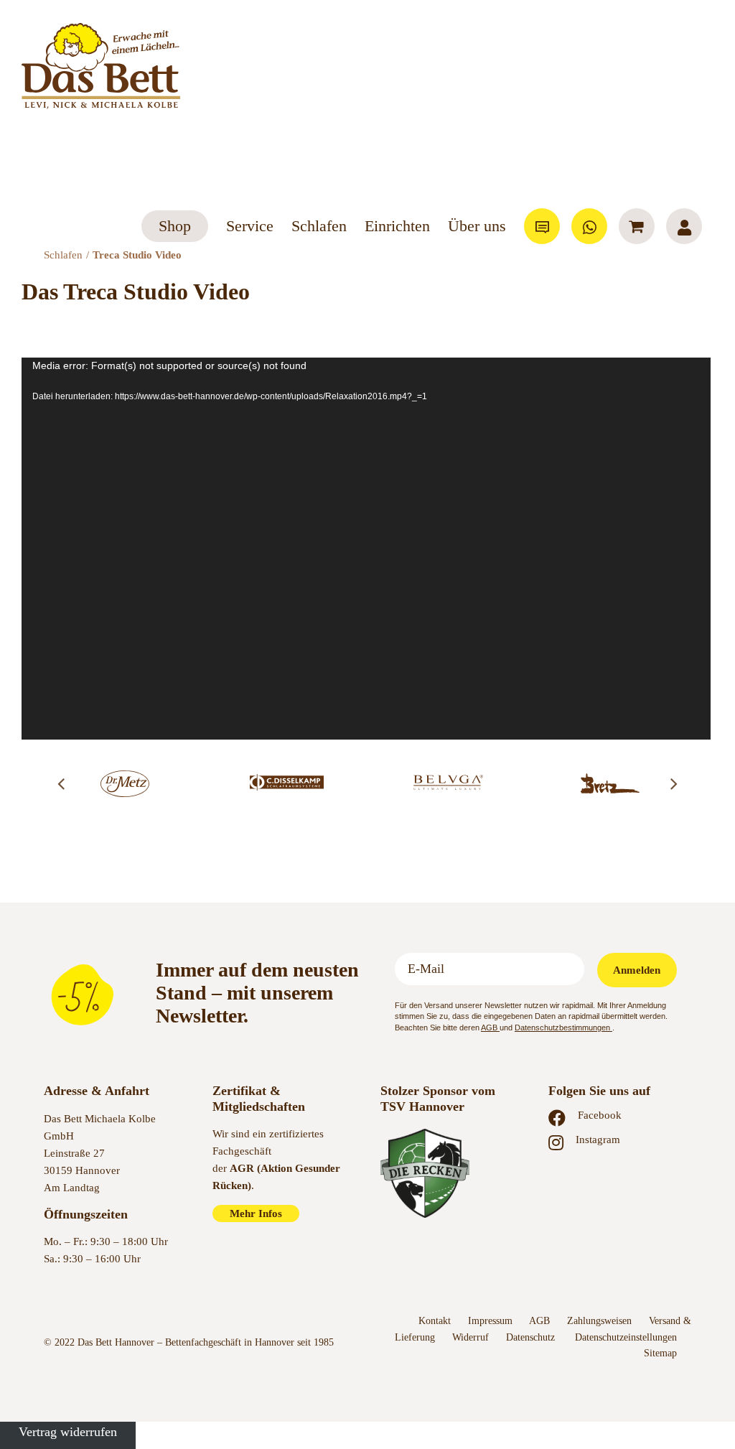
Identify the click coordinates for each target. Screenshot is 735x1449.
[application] (366, 549)
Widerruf (470, 1337)
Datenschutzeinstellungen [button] (626, 1337)
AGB (490, 1027)
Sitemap (660, 1353)
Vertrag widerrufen (68, 1432)
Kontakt (434, 1320)
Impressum (490, 1320)
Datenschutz (532, 1337)
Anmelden (636, 970)
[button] (61, 783)
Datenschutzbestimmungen (563, 1027)
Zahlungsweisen (599, 1320)
